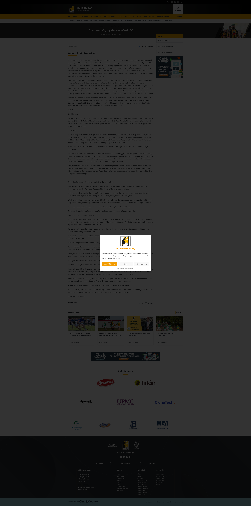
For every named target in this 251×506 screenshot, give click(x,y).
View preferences (142, 264)
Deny (125, 264)
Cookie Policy (120, 268)
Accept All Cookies (109, 264)
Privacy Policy (129, 268)
